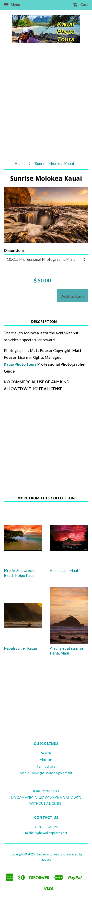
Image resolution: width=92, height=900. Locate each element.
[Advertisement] (46, 107)
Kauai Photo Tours (20, 364)
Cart (83, 4)
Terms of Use (46, 766)
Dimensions (14, 250)
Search (46, 753)
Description (44, 321)
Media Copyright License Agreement (46, 773)
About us (46, 760)
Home (20, 163)
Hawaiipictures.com (50, 854)
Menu (15, 4)
